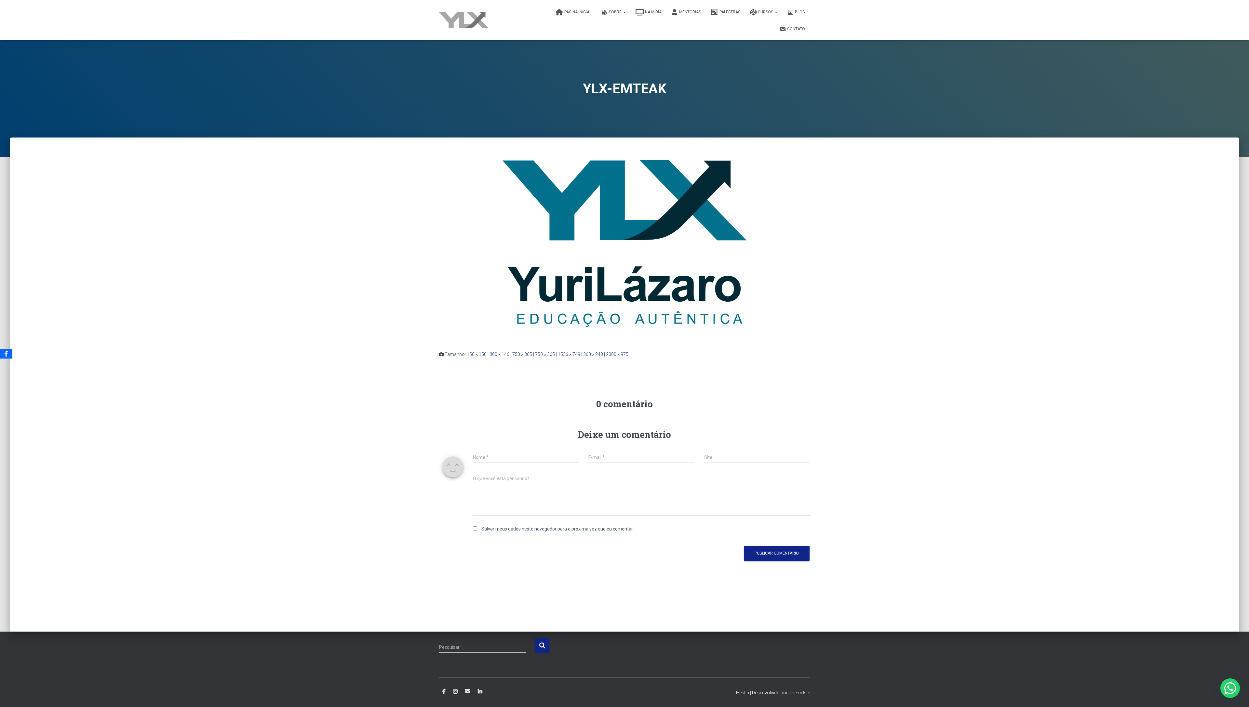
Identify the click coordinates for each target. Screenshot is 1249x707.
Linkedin (480, 691)
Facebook (444, 691)
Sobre (616, 12)
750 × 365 (522, 354)
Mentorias (690, 12)
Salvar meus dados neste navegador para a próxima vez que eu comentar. (557, 528)
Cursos (766, 12)
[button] (1230, 688)
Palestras (729, 12)
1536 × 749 (569, 354)
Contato (796, 29)
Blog (800, 12)
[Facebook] (6, 354)
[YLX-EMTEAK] (624, 250)
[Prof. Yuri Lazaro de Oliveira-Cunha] (463, 20)
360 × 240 (593, 354)
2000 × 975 (617, 354)
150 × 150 (477, 354)
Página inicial (577, 12)
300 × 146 (499, 354)
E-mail (468, 691)
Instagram (455, 691)
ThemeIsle (799, 692)
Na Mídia (653, 12)
